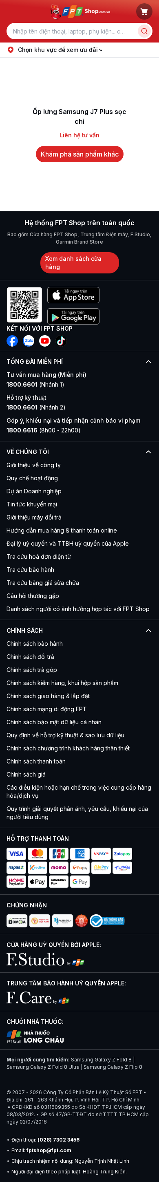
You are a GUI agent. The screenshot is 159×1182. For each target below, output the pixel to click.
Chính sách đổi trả (30, 656)
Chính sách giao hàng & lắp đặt (48, 695)
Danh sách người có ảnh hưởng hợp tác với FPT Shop (78, 608)
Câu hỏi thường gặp (33, 595)
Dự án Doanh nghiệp (34, 491)
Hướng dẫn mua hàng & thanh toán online (62, 530)
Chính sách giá (26, 774)
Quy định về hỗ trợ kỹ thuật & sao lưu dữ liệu (65, 735)
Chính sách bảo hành (35, 643)
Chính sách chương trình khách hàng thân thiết (68, 748)
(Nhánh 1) (35, 384)
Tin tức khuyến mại (32, 504)
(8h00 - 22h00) (44, 430)
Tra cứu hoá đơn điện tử (39, 556)
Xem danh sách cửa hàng (73, 262)
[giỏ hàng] (144, 11)
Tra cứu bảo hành (30, 569)
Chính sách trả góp (32, 669)
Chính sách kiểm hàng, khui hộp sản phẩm (62, 682)
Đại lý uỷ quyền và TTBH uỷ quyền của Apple (68, 543)
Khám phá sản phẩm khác (80, 154)
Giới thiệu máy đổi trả (34, 517)
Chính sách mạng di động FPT (47, 708)
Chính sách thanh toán (36, 761)
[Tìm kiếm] (144, 31)
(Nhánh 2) (36, 407)
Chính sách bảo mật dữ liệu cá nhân (54, 722)
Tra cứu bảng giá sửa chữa (43, 582)
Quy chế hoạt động (32, 478)
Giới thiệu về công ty (34, 464)
